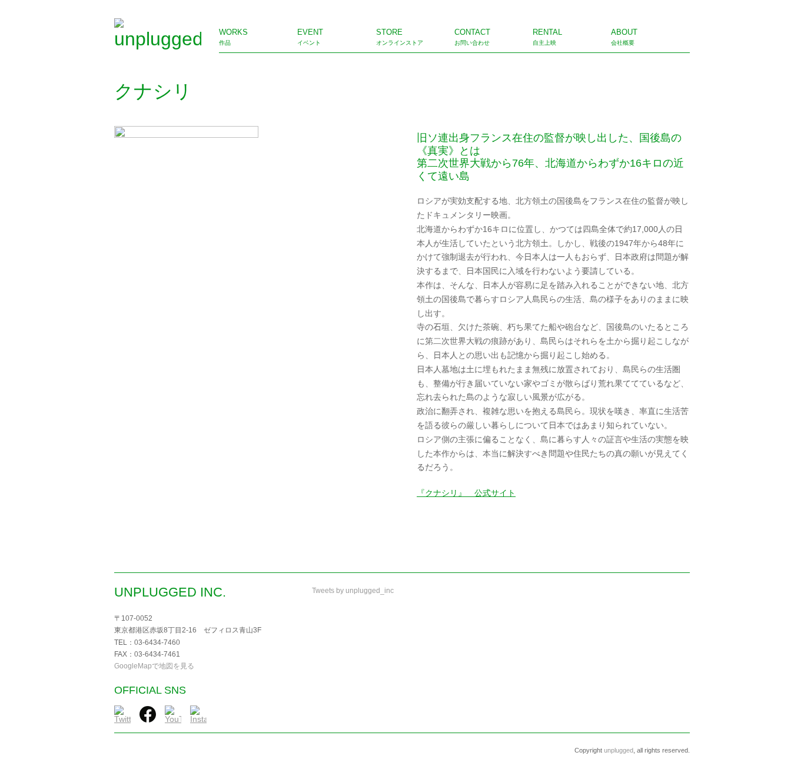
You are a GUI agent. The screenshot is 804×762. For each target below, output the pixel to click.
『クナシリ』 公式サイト (466, 493)
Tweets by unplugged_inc (353, 591)
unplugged (618, 750)
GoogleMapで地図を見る (154, 666)
